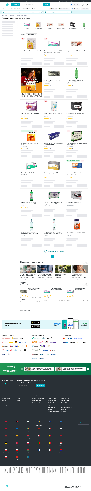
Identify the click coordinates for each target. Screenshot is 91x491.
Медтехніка (50, 409)
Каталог (6, 15)
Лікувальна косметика (53, 405)
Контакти (4, 400)
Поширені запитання (6, 402)
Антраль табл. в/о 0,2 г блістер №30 (75, 51)
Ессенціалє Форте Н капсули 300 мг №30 (30, 144)
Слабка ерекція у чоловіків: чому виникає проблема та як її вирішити (73, 369)
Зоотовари (63, 405)
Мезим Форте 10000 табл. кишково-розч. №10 (30, 173)
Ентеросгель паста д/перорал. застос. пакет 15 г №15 (76, 144)
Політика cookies (36, 405)
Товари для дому (65, 400)
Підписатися (40, 385)
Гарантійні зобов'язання (38, 398)
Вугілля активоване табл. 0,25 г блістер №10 (52, 81)
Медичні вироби (51, 407)
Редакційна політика (37, 400)
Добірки (12, 15)
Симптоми (63, 411)
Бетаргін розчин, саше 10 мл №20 (53, 113)
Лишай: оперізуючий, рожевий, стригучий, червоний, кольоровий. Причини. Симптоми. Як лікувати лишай (78, 275)
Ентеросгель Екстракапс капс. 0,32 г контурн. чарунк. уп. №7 (53, 203)
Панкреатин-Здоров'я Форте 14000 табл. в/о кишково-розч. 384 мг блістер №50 (53, 51)
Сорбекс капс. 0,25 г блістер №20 (75, 113)
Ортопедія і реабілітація (53, 411)
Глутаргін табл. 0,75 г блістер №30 (30, 113)
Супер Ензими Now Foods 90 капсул (75, 232)
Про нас (19, 398)
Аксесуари (63, 409)
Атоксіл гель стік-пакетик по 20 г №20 (31, 51)
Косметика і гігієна (52, 400)
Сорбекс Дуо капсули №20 (51, 172)
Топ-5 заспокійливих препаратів (60, 275)
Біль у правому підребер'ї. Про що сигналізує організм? (45, 275)
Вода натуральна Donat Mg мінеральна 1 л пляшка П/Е (28, 203)
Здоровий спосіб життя (66, 407)
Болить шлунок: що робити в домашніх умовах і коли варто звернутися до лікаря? (28, 275)
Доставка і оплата (6, 398)
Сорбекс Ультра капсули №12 (74, 202)
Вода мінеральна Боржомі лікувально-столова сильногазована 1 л (31, 232)
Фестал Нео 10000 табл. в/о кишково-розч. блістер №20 (76, 173)
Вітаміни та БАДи (52, 402)
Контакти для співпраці (7, 405)
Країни (18, 400)
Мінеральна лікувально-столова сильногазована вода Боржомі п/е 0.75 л (53, 232)
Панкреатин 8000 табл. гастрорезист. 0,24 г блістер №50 (54, 144)
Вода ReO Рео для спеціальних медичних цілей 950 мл (74, 81)
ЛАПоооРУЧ (64, 402)
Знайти (46, 4)
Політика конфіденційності (38, 402)
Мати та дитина (65, 398)
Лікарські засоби (52, 398)
